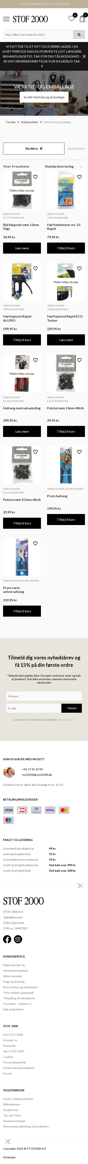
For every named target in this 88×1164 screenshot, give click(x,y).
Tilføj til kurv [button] (66, 248)
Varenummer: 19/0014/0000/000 (57, 307)
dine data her (66, 719)
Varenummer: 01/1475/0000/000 (57, 399)
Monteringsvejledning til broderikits (26, 1126)
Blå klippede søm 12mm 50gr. (21, 226)
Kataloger (9, 1157)
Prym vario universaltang (13, 589)
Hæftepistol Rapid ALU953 (17, 318)
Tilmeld (71, 708)
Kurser (7, 1073)
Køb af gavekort (13, 1009)
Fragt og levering (14, 981)
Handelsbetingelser (15, 970)
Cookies (8, 1056)
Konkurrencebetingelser (19, 1068)
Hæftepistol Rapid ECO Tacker (65, 318)
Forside (11, 122)
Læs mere (22, 248)
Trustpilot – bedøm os (17, 1003)
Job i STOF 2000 (13, 1051)
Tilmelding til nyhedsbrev (19, 998)
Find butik (9, 1045)
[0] (82, 19)
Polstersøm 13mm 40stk (65, 408)
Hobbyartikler (29, 122)
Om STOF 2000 (13, 1034)
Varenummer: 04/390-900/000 (21, 580)
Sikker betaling (12, 976)
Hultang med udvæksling (22, 408)
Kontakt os (10, 1040)
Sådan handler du (14, 965)
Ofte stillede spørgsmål (18, 992)
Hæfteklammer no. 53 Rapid (63, 226)
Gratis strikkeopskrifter (18, 1098)
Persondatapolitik (14, 1062)
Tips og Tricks (12, 1115)
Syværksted (10, 1110)
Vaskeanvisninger (14, 1121)
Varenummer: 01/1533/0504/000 (13, 399)
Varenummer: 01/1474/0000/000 (13, 490)
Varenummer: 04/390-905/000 (65, 488)
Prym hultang (57, 496)
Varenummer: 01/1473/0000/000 (13, 215)
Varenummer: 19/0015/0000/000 (57, 215)
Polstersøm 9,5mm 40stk (22, 499)
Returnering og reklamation (20, 987)
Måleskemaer (11, 1104)
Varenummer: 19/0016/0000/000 (13, 307)
